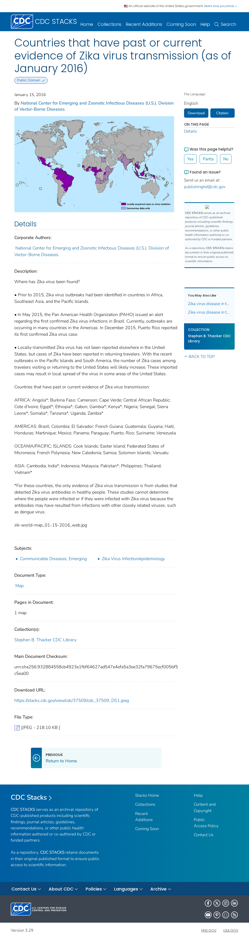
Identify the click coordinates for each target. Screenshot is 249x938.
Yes (190, 159)
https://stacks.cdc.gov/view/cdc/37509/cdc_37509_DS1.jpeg (71, 700)
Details (190, 131)
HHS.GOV (208, 930)
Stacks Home (147, 795)
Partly (208, 159)
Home (86, 24)
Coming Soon (181, 24)
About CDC (61, 889)
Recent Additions (144, 24)
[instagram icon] (226, 903)
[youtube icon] (208, 915)
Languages (126, 889)
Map (19, 586)
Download (196, 113)
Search (228, 24)
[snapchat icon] (226, 915)
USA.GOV (230, 930)
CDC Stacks (29, 797)
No (225, 159)
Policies (94, 889)
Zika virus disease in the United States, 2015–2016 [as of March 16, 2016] (209, 303)
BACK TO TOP (201, 356)
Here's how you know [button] (219, 6)
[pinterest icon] (217, 915)
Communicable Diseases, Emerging (53, 559)
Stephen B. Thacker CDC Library (45, 640)
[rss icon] (234, 915)
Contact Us (203, 835)
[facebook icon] (208, 903)
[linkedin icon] (234, 903)
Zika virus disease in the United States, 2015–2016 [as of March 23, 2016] (209, 312)
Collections (109, 24)
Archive (158, 889)
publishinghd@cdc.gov (205, 187)
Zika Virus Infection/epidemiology (133, 559)
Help (205, 24)
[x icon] (217, 903)
